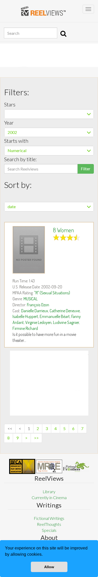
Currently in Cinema (49, 497)
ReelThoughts (49, 524)
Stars (9, 104)
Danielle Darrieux (34, 310)
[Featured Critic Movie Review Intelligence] (22, 466)
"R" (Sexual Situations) (52, 292)
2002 (12, 132)
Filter (85, 168)
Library (49, 491)
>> (36, 437)
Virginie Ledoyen (38, 322)
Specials (49, 530)
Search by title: (20, 159)
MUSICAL (31, 298)
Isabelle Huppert (25, 316)
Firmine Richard (25, 328)
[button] (44, 555)
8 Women (63, 230)
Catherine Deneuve (65, 310)
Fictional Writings (49, 518)
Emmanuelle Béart (55, 316)
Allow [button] (49, 567)
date (12, 206)
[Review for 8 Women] (29, 250)
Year (9, 122)
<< (10, 428)
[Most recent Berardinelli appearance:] (76, 466)
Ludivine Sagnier (66, 322)
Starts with (16, 141)
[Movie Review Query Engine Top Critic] (49, 466)
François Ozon (38, 304)
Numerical (17, 150)
